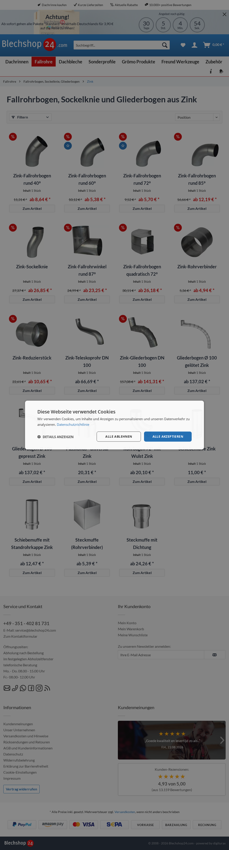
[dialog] (114, 425)
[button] (55, 436)
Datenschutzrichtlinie (73, 424)
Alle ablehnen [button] (118, 436)
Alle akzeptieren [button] (168, 436)
